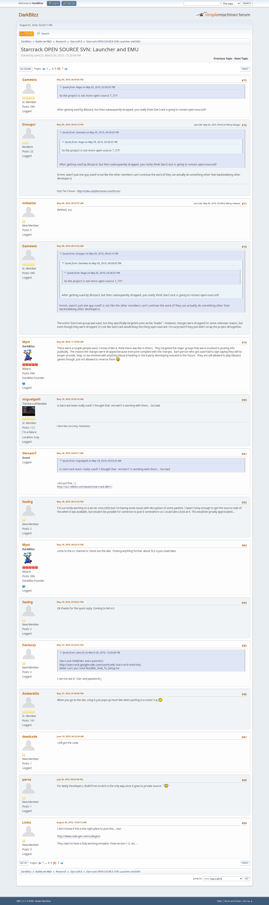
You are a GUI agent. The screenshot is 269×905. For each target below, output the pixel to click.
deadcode (29, 736)
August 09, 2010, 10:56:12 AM (71, 822)
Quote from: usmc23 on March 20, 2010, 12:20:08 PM (91, 652)
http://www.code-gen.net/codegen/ (78, 836)
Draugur (29, 124)
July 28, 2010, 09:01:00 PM (70, 779)
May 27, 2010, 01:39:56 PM (70, 693)
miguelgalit (31, 399)
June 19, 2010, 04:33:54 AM (70, 736)
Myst (26, 342)
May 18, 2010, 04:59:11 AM (70, 453)
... (50, 68)
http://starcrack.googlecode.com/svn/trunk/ (87, 664)
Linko (26, 822)
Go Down (25, 68)
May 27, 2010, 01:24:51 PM (70, 644)
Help (219, 900)
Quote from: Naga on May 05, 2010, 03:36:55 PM (88, 87)
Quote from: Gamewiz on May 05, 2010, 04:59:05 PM (90, 132)
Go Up (23, 862)
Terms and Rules (232, 900)
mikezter (29, 203)
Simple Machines (43, 901)
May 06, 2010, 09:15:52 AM (70, 245)
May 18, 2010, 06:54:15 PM (70, 544)
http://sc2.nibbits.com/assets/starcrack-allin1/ (84, 486)
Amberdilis (30, 693)
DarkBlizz (28, 14)
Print (245, 68)
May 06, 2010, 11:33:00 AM (70, 341)
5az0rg (27, 502)
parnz (26, 779)
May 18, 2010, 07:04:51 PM (70, 601)
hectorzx (29, 645)
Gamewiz (29, 79)
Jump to (197, 878)
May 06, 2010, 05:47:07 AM (70, 203)
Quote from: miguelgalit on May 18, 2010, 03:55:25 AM (91, 460)
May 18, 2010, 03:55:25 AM (70, 399)
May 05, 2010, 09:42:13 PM (70, 124)
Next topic (241, 58)
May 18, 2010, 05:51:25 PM (70, 501)
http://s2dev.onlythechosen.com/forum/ (98, 191)
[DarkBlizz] (23, 383)
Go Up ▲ (248, 900)
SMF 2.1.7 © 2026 (25, 901)
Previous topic (223, 58)
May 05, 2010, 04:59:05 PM (70, 79)
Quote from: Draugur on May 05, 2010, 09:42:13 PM (90, 253)
